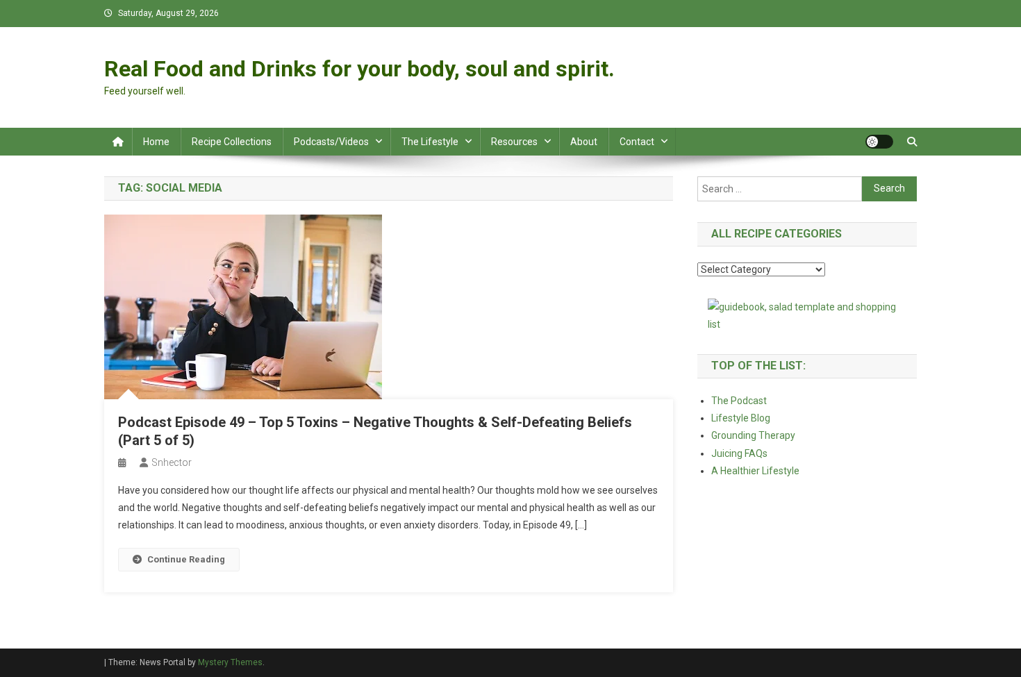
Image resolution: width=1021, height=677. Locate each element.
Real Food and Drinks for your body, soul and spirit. (359, 69)
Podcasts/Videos (331, 141)
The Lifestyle (429, 141)
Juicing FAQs (739, 453)
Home (156, 141)
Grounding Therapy (753, 435)
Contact (637, 141)
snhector (171, 462)
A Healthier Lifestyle (755, 470)
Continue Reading (186, 559)
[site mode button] (879, 142)
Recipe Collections (232, 141)
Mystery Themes (230, 662)
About (583, 141)
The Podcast (739, 400)
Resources (514, 141)
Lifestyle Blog (740, 418)
